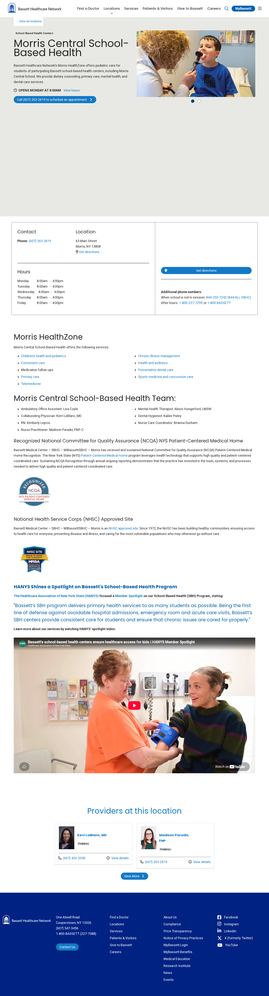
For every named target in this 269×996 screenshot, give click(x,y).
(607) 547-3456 (67, 928)
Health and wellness (153, 363)
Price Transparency (178, 931)
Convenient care (33, 363)
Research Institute (177, 966)
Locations (112, 8)
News (168, 973)
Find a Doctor (88, 8)
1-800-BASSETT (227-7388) (76, 934)
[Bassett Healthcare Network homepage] (34, 8)
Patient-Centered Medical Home (104, 455)
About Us (170, 917)
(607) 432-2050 (71, 858)
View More (136, 877)
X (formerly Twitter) (239, 938)
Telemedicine (31, 384)
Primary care (30, 377)
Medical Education (177, 959)
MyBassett (243, 8)
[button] (260, 9)
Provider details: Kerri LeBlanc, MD (93, 843)
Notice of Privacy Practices (183, 938)
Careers (214, 8)
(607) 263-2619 (40, 241)
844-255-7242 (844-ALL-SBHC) (228, 297)
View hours (71, 90)
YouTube (231, 945)
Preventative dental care (155, 370)
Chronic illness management (159, 356)
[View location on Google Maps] (206, 246)
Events (169, 980)
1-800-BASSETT (219, 303)
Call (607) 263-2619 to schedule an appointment (52, 100)
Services (131, 8)
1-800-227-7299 (190, 303)
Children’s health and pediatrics (43, 356)
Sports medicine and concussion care (165, 377)
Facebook (231, 917)
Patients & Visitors (158, 8)
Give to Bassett (190, 8)
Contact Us (67, 947)
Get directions (89, 252)
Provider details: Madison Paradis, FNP (175, 845)
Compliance (172, 924)
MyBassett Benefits (178, 952)
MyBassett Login (176, 945)
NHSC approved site (123, 528)
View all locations (30, 21)
